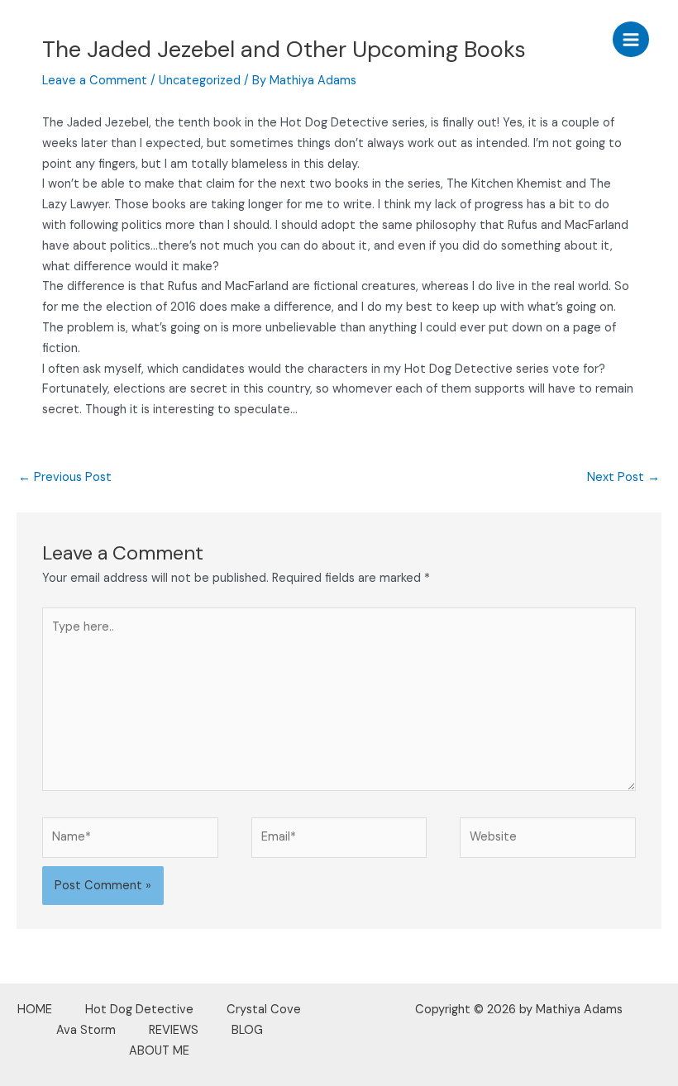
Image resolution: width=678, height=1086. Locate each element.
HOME (34, 1009)
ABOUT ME (159, 1051)
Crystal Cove (264, 1009)
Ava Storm (86, 1030)
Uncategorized (200, 80)
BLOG (247, 1030)
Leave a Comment (94, 80)
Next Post (623, 477)
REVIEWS (173, 1030)
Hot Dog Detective (139, 1009)
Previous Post (65, 477)
